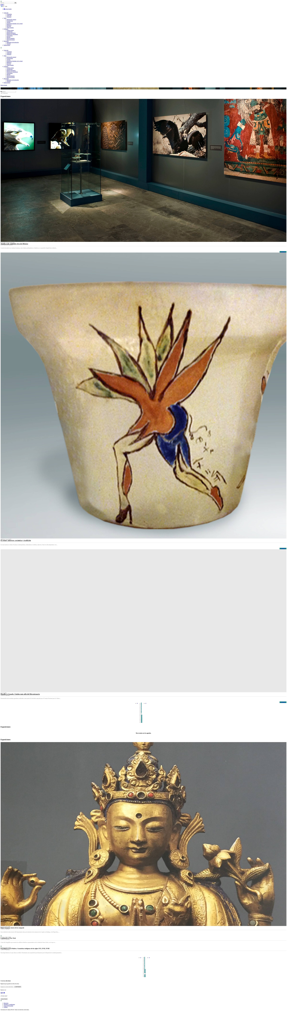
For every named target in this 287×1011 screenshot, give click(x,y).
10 (141, 715)
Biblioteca (9, 25)
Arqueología (9, 35)
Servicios (9, 26)
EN (6, 6)
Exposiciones (10, 21)
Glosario (9, 43)
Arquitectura (9, 31)
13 (141, 719)
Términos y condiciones (9, 1004)
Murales (8, 37)
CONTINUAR (18, 986)
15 (141, 722)
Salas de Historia (10, 38)
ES (3, 6)
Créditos (6, 1007)
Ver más (283, 251)
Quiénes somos (10, 30)
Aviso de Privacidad (8, 1005)
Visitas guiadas (10, 27)
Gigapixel (9, 16)
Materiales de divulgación (13, 42)
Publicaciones (7, 45)
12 (141, 718)
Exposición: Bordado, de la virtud (14, 23)
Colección (6, 12)
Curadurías (9, 14)
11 (141, 716)
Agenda (8, 22)
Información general (11, 19)
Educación (6, 41)
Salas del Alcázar (11, 39)
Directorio (6, 1003)
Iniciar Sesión (8, 9)
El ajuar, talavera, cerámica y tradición (16, 540)
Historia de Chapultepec (12, 34)
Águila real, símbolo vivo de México (14, 244)
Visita (5, 18)
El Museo (6, 29)
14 (141, 720)
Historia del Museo (11, 33)
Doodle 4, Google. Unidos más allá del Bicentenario (20, 694)
